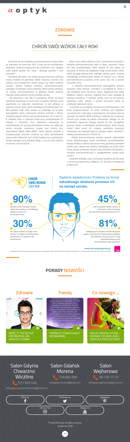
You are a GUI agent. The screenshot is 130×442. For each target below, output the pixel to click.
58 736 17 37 (108, 377)
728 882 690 (68, 377)
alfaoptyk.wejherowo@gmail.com (105, 382)
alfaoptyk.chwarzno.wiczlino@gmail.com (27, 388)
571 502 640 (27, 382)
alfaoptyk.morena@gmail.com (65, 382)
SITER (70, 426)
